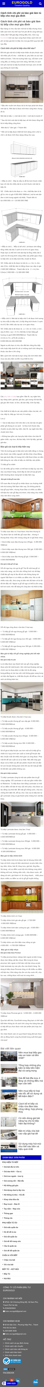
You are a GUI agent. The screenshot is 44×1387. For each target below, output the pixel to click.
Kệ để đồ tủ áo (10, 1232)
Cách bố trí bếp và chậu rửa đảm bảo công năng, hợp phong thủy (30, 1107)
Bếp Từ (7, 1274)
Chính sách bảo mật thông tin (16, 1349)
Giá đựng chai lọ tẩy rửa (14, 1190)
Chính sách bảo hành (13, 1352)
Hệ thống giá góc (11, 1185)
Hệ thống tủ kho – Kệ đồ (14, 1195)
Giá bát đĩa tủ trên (11, 1167)
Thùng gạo (8, 1213)
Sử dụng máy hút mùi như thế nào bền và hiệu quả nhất (29, 1146)
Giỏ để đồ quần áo (11, 1251)
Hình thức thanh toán (13, 1355)
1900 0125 (11, 1383)
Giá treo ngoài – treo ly (13, 1176)
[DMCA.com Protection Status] (9, 1370)
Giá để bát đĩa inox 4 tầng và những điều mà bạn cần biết (30, 1081)
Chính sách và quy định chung (16, 1343)
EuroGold (4, 38)
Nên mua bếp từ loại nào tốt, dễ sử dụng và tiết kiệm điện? (30, 1094)
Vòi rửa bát (8, 1264)
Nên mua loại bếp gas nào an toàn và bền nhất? (30, 1055)
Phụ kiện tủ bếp (10, 1162)
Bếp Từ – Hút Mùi (10, 1269)
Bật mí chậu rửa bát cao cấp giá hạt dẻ (28, 1132)
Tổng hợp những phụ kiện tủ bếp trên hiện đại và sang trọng (29, 1068)
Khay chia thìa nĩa (11, 1199)
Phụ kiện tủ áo (9, 1223)
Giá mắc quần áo (11, 1227)
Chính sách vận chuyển (14, 1346)
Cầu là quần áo (10, 1246)
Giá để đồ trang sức (12, 1241)
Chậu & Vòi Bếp (9, 1255)
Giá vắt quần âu (10, 1237)
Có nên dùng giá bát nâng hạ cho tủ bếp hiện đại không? (29, 1121)
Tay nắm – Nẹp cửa (12, 1209)
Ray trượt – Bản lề (12, 1204)
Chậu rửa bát (9, 1260)
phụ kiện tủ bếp (10, 396)
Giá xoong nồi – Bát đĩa (14, 1181)
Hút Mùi (7, 1278)
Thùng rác (8, 1218)
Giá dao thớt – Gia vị (12, 1171)
